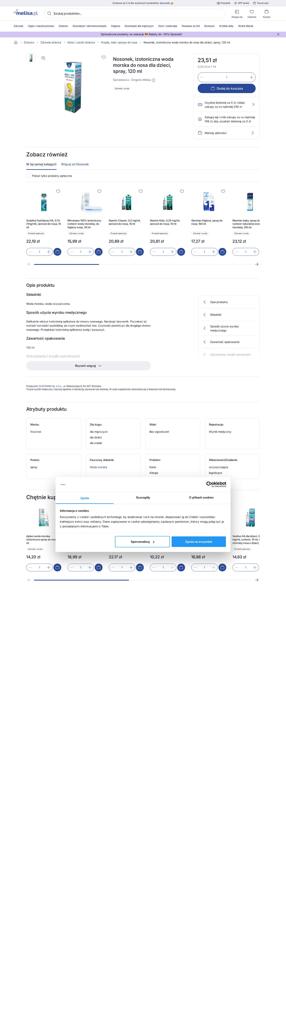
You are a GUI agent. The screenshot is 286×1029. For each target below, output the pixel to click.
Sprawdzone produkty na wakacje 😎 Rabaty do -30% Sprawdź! (141, 34)
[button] (153, 80)
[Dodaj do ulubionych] (104, 57)
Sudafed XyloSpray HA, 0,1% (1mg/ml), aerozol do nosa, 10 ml (43, 224)
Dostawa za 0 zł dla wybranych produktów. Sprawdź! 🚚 (143, 3)
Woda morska (98, 467)
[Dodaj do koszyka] (57, 252)
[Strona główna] (16, 42)
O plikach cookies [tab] (201, 497)
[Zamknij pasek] (278, 34)
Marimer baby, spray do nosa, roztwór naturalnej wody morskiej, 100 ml (250, 224)
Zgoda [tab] (84, 498)
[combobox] (134, 13)
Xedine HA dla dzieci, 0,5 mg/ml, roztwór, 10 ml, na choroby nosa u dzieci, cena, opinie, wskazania (249, 540)
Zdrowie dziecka (50, 42)
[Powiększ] (43, 58)
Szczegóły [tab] (143, 497)
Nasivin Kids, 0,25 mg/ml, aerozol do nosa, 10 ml (165, 222)
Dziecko (29, 42)
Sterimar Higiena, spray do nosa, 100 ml (207, 222)
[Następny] (257, 264)
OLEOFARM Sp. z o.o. (50, 386)
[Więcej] (252, 133)
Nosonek (35, 431)
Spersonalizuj (140, 541)
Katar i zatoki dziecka (81, 42)
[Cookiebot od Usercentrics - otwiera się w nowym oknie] (209, 484)
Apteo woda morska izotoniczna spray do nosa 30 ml (43, 539)
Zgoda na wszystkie (198, 541)
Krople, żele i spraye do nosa (119, 42)
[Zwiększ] (251, 77)
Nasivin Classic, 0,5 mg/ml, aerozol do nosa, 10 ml (125, 222)
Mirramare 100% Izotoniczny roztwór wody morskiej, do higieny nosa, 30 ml (84, 224)
